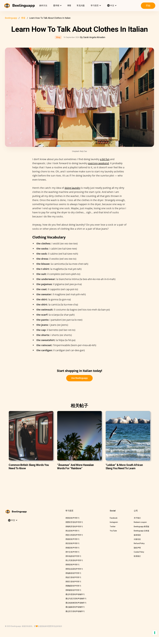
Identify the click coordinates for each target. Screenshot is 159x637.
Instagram (114, 522)
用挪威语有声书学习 (73, 586)
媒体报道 (137, 535)
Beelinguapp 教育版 (141, 527)
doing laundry (72, 187)
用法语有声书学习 (72, 531)
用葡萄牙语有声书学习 (74, 527)
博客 (69, 5)
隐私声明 (137, 548)
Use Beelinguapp (79, 378)
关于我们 (137, 518)
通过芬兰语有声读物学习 (75, 611)
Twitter (113, 527)
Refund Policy (139, 543)
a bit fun (104, 159)
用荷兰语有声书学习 (73, 582)
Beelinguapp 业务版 (141, 531)
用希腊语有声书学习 (73, 590)
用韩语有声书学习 (72, 565)
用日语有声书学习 (72, 543)
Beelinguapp (11, 18)
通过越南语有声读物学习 (75, 607)
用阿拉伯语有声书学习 (74, 569)
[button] (57, 5)
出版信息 (137, 539)
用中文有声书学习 (72, 552)
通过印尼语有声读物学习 (75, 594)
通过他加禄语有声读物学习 (75, 603)
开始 (148, 5)
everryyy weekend (98, 163)
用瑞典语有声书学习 (73, 573)
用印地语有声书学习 (73, 556)
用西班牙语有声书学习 (74, 522)
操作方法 (43, 5)
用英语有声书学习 (72, 518)
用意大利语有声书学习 (74, 535)
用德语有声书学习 (72, 539)
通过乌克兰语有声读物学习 (75, 599)
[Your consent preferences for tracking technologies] (154, 632)
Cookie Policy (139, 552)
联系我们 (137, 556)
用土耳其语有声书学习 (74, 560)
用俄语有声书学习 (72, 548)
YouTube (113, 531)
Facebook (113, 518)
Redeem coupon (140, 522)
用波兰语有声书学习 (73, 577)
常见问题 (81, 5)
